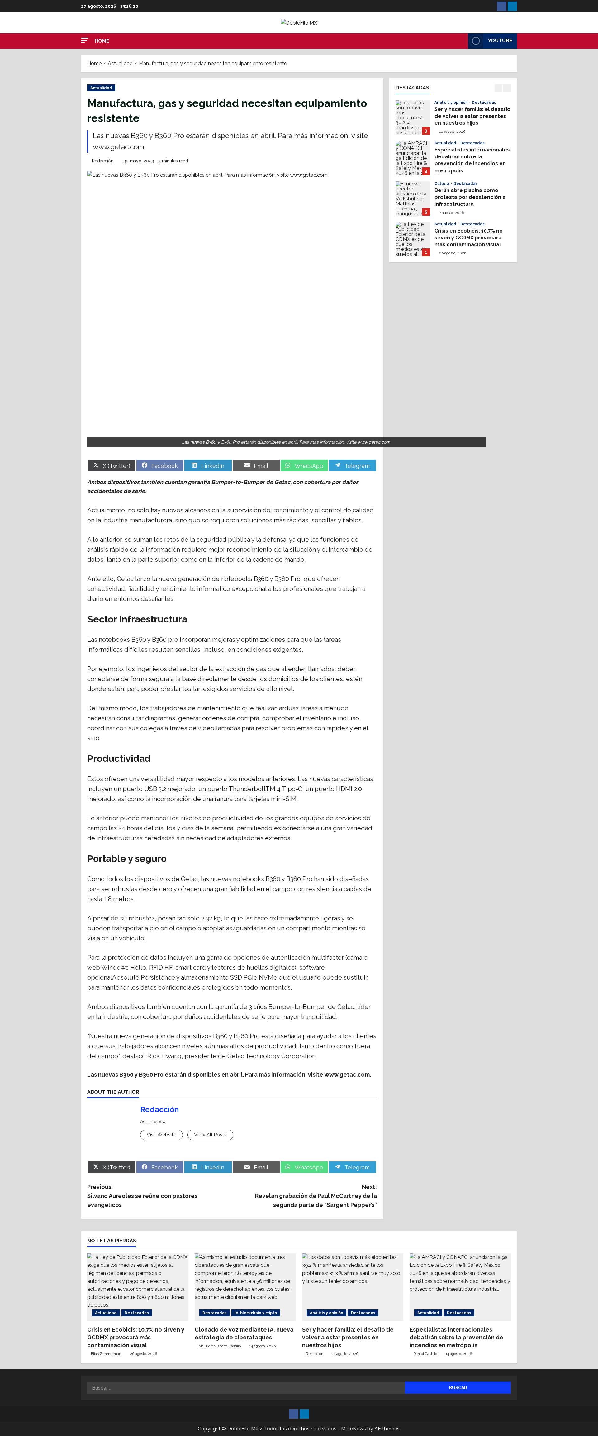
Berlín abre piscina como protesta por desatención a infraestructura (413, 198)
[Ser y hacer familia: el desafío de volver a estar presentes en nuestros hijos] (352, 1287)
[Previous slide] (498, 88)
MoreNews (353, 1429)
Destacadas (484, 102)
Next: (316, 1196)
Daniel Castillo (425, 1354)
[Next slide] (507, 88)
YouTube (500, 41)
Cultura (442, 183)
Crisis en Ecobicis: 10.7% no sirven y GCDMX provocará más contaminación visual (413, 239)
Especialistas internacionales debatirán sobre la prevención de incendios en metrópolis (413, 158)
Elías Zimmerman (106, 1354)
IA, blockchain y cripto (256, 1313)
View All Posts (210, 1135)
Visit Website (161, 1135)
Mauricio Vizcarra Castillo (219, 1346)
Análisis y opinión (451, 102)
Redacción (102, 160)
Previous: (142, 1196)
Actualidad (101, 88)
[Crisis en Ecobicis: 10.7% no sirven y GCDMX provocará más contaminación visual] (137, 1287)
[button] (84, 40)
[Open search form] (461, 41)
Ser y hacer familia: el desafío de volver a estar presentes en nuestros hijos (413, 117)
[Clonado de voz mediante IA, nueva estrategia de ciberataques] (245, 1287)
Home (102, 41)
